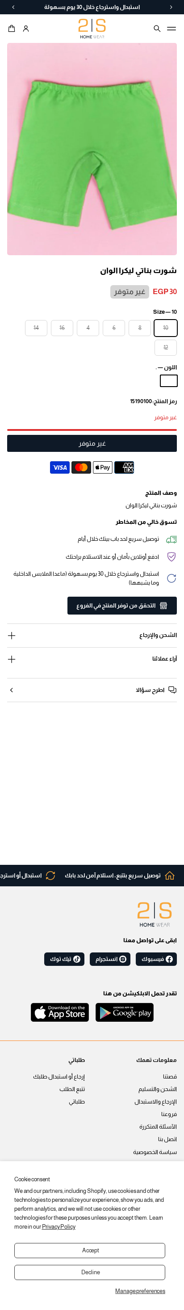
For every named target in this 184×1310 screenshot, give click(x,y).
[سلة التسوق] (13, 28)
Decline (90, 1272)
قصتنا (170, 1077)
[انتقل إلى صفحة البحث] (157, 28)
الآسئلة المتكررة (158, 1127)
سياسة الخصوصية (155, 1152)
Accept (90, 1250)
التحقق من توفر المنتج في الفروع (115, 605)
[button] (13, 28)
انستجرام (106, 959)
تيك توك (60, 959)
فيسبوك (153, 959)
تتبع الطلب (72, 1089)
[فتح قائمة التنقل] (171, 28)
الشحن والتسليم (157, 1089)
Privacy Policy (58, 1227)
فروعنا (169, 1114)
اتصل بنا (167, 1139)
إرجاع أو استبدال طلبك (59, 1077)
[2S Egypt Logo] (154, 914)
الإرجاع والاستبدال (155, 1102)
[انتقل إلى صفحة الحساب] (26, 28)
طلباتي (77, 1102)
